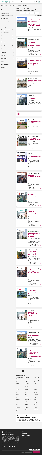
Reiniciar (12, 9)
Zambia (35, 392)
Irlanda (17, 383)
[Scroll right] (41, 13)
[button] (5, 13)
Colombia (36, 394)
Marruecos (18, 407)
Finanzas (37, 12)
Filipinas (35, 391)
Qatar (26, 409)
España (17, 381)
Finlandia (18, 392)
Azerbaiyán (18, 401)
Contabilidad (22, 12)
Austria (26, 394)
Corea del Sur (18, 396)
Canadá (17, 380)
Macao (26, 405)
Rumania (27, 392)
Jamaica (26, 404)
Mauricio (27, 407)
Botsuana (36, 401)
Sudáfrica (27, 380)
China (35, 383)
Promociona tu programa (26, 435)
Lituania (26, 396)
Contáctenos (24, 437)
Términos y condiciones (25, 452)
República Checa (28, 399)
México (35, 407)
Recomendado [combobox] (38, 15)
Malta (35, 397)
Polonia (35, 389)
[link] (22, 5)
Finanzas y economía (5, 24)
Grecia (17, 397)
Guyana (35, 402)
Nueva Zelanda (19, 387)
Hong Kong (36, 380)
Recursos (22, 1)
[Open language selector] (37, 2)
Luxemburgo (18, 405)
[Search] (34, 2)
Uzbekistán (36, 409)
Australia (27, 377)
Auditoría (27, 12)
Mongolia (18, 399)
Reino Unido (36, 377)
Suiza (35, 399)
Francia (17, 385)
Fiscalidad (32, 12)
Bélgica (26, 401)
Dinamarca (27, 391)
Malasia (26, 381)
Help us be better (36, 451)
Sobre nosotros (24, 433)
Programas (15, 1)
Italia (35, 387)
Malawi (35, 405)
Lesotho (35, 404)
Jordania (26, 397)
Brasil (26, 387)
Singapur (36, 381)
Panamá (17, 409)
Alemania (18, 391)
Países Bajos (36, 385)
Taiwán (35, 396)
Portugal (27, 383)
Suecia (17, 389)
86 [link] (35, 370)
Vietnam (17, 410)
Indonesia (27, 389)
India (17, 404)
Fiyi (25, 402)
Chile (17, 402)
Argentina (18, 394)
